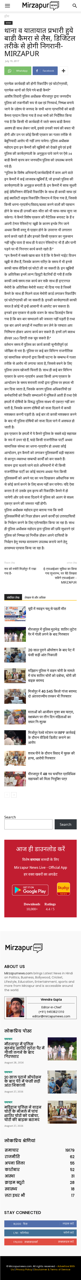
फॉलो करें (69, 1232)
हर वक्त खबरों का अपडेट (40, 874)
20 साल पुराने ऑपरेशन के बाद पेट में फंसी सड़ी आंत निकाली (22, 1081)
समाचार (8, 22)
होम (6, 16)
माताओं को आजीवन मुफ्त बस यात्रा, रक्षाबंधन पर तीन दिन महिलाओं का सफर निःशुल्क (51, 717)
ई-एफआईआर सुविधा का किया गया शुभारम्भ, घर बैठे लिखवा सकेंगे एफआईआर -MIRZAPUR (60, 575)
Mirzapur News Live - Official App (40, 867)
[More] (63, 70)
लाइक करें (68, 1223)
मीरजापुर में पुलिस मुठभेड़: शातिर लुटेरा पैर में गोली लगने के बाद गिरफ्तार (24, 1050)
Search (10, 817)
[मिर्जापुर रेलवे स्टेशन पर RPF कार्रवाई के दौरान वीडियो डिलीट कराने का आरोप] (15, 737)
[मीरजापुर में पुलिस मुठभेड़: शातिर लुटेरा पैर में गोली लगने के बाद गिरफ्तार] (15, 634)
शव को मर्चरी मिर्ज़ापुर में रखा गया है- (20, 571)
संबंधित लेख (13, 597)
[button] (7, 6)
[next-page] (14, 795)
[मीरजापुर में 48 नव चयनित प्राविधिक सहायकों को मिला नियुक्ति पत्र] (15, 779)
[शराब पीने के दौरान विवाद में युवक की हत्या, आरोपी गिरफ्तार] (15, 758)
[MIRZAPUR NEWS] (40, 948)
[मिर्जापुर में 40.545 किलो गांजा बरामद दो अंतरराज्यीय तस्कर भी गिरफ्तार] (15, 696)
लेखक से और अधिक (35, 597)
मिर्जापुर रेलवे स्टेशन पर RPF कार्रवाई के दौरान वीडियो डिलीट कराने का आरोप (51, 737)
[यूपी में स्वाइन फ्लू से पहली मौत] (15, 613)
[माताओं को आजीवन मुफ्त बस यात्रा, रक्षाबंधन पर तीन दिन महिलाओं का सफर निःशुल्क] (15, 717)
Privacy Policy (24, 1269)
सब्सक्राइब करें (66, 1241)
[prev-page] (7, 795)
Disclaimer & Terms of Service (52, 1269)
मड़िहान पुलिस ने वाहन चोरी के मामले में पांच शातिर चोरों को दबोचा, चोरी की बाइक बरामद (52, 675)
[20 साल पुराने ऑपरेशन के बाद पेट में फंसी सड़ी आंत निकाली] (15, 655)
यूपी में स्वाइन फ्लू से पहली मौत (47, 609)
